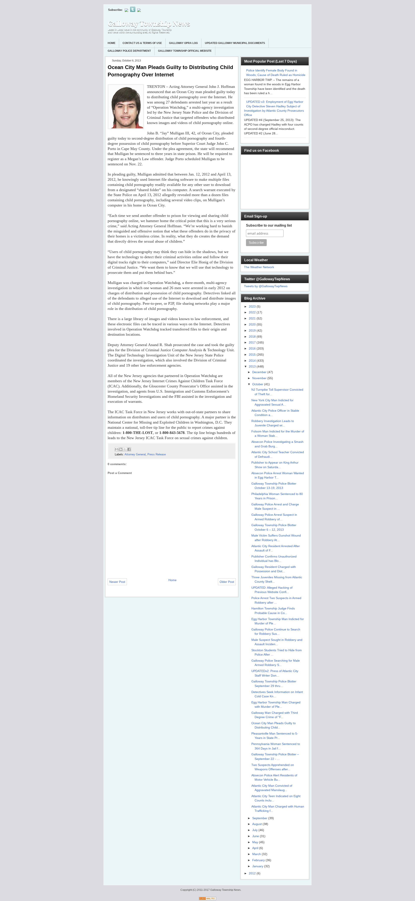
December (259, 372)
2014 (253, 360)
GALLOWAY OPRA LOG (183, 43)
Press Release (156, 454)
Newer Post (117, 581)
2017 (253, 342)
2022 (253, 312)
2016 (253, 348)
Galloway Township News (149, 24)
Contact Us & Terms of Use (142, 43)
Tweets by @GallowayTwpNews (265, 286)
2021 (253, 318)
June (256, 836)
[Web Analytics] (207, 899)
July (255, 830)
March (257, 854)
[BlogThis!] (121, 449)
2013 (253, 366)
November (259, 378)
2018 (253, 336)
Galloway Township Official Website (185, 50)
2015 (253, 354)
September (260, 818)
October (258, 384)
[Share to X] (125, 449)
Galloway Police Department (129, 50)
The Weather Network (259, 267)
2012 (253, 873)
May (255, 842)
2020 (253, 324)
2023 (253, 306)
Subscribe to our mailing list (269, 225)
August (257, 824)
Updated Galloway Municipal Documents (235, 43)
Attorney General (135, 454)
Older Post (227, 581)
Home (111, 43)
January (258, 866)
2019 (253, 330)
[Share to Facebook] (129, 449)
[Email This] (117, 449)
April (255, 848)
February (259, 860)
